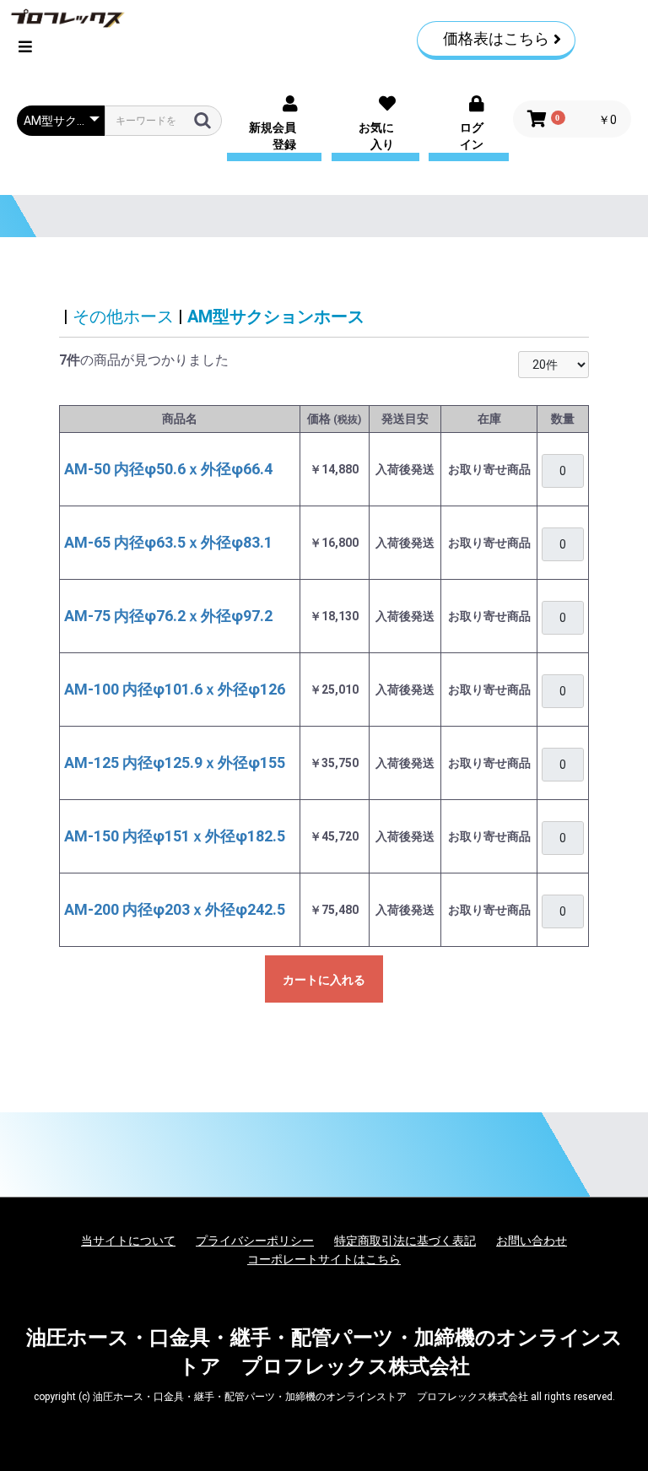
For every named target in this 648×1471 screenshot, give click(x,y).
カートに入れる (324, 980)
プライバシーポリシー (255, 1240)
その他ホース (123, 316)
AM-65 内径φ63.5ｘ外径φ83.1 (168, 542)
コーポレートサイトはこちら (324, 1259)
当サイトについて (128, 1240)
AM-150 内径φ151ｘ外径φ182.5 (174, 836)
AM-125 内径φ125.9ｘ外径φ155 (174, 762)
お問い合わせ (531, 1240)
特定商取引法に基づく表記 (405, 1240)
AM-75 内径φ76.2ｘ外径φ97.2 (168, 616)
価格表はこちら (496, 38)
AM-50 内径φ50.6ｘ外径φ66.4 (168, 469)
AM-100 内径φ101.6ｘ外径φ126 (174, 689)
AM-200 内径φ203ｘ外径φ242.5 (174, 909)
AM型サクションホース (275, 316)
